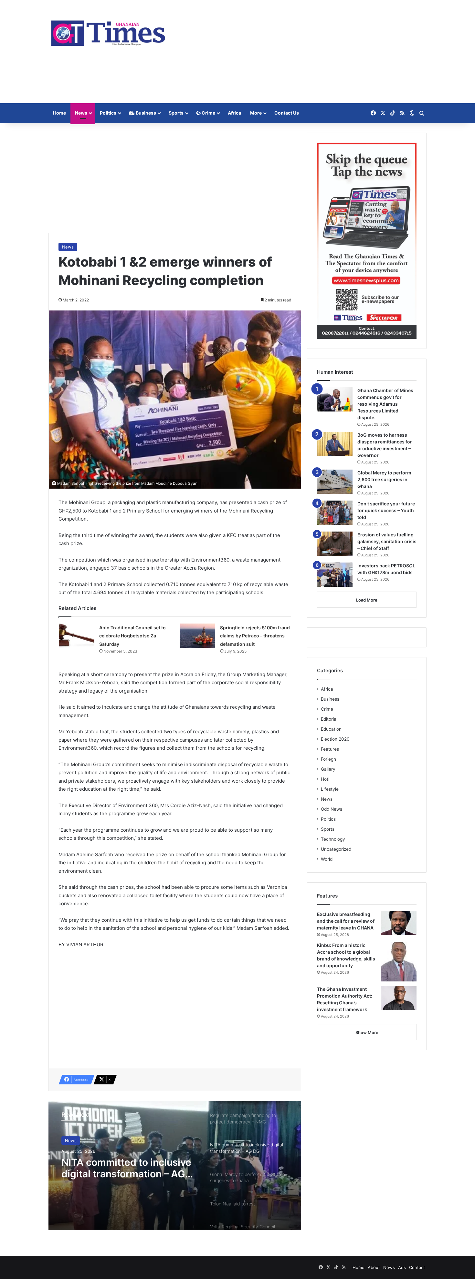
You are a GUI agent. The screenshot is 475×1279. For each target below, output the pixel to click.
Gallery (328, 769)
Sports (176, 113)
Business (145, 113)
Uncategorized (336, 849)
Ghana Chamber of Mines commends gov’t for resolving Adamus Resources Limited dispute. (385, 404)
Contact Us (286, 113)
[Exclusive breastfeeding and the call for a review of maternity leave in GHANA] (399, 923)
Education (331, 729)
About (374, 1267)
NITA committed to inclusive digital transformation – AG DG (126, 1168)
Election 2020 (335, 739)
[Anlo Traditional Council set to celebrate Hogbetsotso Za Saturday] (76, 636)
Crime (208, 113)
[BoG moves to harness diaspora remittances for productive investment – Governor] (335, 444)
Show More (366, 1032)
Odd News (331, 809)
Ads (402, 1267)
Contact (417, 1267)
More (256, 113)
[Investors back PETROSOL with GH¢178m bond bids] (335, 575)
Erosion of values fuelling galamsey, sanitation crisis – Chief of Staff (387, 541)
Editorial (329, 719)
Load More (366, 600)
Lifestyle (330, 789)
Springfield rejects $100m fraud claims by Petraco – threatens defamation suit (255, 636)
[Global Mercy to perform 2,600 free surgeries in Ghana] (335, 482)
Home (59, 113)
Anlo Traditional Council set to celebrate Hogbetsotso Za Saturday (132, 636)
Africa (234, 113)
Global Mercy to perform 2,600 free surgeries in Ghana (384, 479)
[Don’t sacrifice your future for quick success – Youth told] (335, 513)
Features (330, 749)
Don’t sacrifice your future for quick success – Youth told (386, 510)
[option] (174, 1165)
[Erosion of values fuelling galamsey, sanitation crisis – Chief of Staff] (335, 544)
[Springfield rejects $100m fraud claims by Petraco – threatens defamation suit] (197, 636)
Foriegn (328, 759)
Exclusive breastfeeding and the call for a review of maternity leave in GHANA (346, 920)
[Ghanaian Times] (108, 31)
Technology (333, 839)
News (81, 113)
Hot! (325, 779)
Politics (108, 113)
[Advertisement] (302, 51)
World (326, 859)
